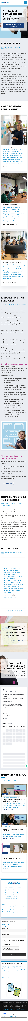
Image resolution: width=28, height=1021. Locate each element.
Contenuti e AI (7, 826)
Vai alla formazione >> (10, 225)
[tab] (5, 610)
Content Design (7, 147)
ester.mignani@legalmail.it (7, 1009)
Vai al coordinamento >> (11, 282)
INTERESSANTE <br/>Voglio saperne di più (13, 25)
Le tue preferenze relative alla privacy (15, 1013)
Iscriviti (14, 955)
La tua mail (5, 934)
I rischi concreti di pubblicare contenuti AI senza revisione (12, 859)
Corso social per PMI (11, 899)
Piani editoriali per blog (12, 893)
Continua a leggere (8, 809)
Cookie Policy (23, 1009)
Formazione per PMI (11, 897)
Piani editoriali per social (13, 895)
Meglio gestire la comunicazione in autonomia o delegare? (14, 800)
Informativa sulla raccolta (9, 1016)
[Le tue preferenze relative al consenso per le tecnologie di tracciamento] (26, 765)
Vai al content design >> (10, 167)
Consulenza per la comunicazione (11, 797)
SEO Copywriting (10, 889)
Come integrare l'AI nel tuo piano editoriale (13, 829)
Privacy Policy (17, 1009)
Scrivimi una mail (7, 483)
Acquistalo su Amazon (16, 640)
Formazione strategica (10, 205)
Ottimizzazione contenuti (13, 887)
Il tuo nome (5, 928)
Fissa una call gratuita (9, 910)
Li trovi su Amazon (7, 978)
